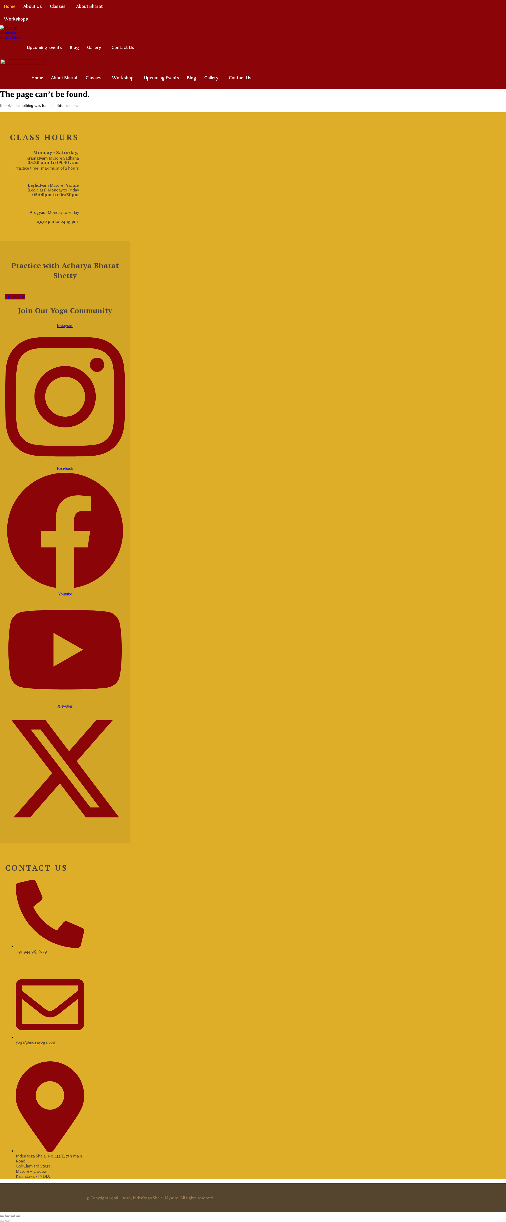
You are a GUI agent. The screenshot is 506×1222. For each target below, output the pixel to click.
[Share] (13, 1216)
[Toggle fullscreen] (7, 1216)
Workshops (16, 19)
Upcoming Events (44, 47)
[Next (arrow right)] (7, 1220)
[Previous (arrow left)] (2, 1220)
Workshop (123, 78)
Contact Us (122, 47)
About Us (32, 6)
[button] (59, 6)
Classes (58, 6)
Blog (74, 47)
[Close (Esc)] (18, 1216)
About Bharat (89, 6)
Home (10, 6)
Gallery (94, 47)
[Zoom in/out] (2, 1216)
